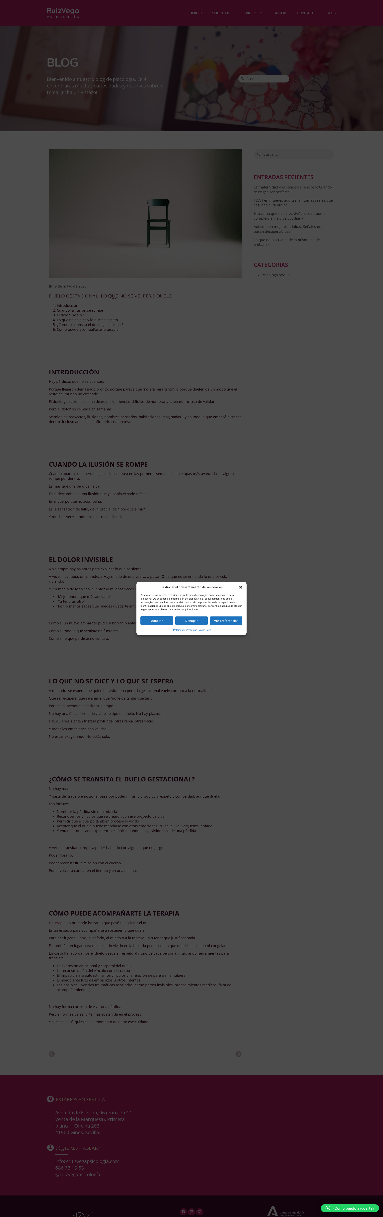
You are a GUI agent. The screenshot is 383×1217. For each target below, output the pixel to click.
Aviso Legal (205, 629)
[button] (241, 587)
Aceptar (157, 621)
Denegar (191, 621)
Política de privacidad (185, 629)
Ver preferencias (226, 621)
